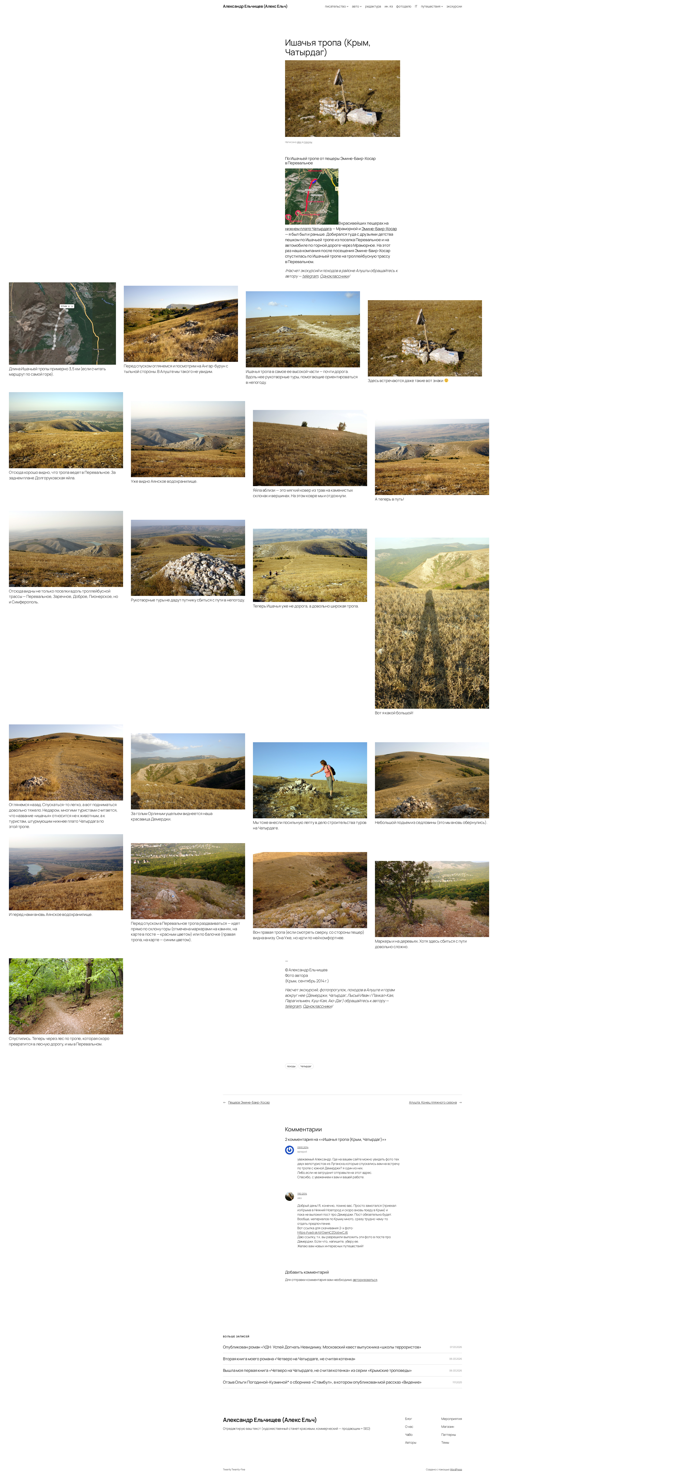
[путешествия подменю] (442, 6)
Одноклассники (334, 276)
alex (299, 142)
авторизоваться (365, 1280)
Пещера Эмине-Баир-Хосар (249, 1102)
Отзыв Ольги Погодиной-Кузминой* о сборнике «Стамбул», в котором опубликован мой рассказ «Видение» (322, 1382)
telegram (310, 276)
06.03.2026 (455, 1358)
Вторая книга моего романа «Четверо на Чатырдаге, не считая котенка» (289, 1359)
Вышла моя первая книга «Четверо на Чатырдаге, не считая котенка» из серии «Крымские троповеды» (317, 1370)
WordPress (456, 1469)
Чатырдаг (306, 1066)
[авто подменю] (361, 6)
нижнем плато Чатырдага (308, 228)
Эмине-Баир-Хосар (379, 228)
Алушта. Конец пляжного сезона (433, 1102)
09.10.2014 (302, 1147)
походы (308, 142)
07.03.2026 (456, 1347)
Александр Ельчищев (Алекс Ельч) (255, 6)
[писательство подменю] (348, 6)
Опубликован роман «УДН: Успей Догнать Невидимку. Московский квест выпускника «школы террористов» (322, 1347)
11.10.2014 (302, 1193)
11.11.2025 (457, 1382)
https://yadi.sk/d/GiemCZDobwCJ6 (322, 1232)
